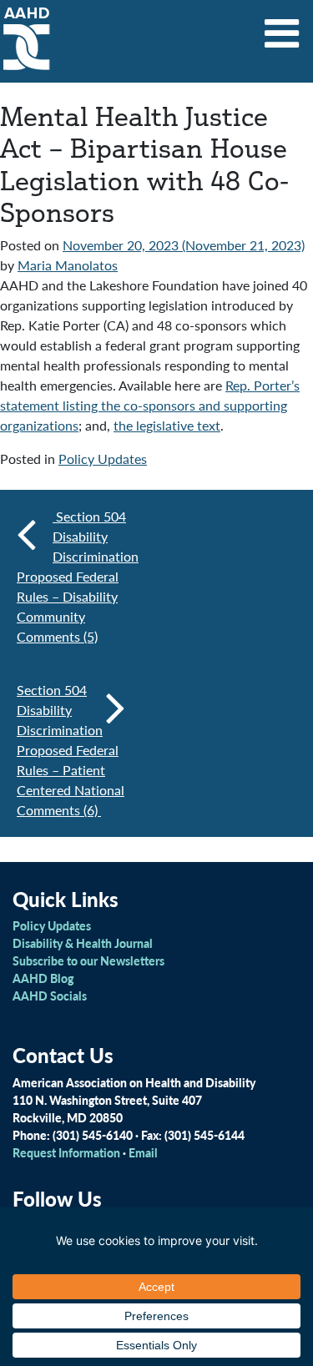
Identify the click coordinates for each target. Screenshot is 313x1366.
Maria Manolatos (68, 265)
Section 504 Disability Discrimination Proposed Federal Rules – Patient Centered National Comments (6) (70, 749)
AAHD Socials (50, 995)
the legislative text (167, 425)
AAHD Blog (43, 978)
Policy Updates (102, 458)
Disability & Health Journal (83, 943)
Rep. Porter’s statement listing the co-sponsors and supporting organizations (150, 405)
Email (143, 1152)
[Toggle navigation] (282, 27)
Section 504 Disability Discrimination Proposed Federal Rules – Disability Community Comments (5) (78, 576)
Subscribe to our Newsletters (88, 960)
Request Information (66, 1152)
